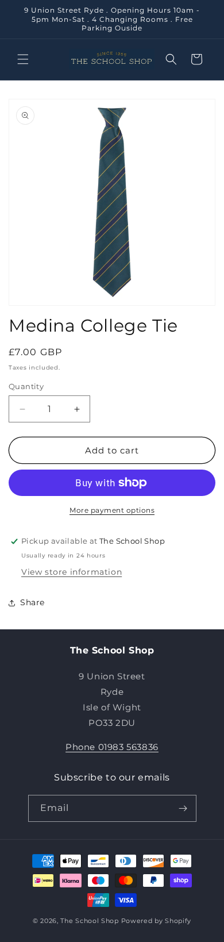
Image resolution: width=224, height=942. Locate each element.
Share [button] (32, 602)
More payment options (112, 510)
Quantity (26, 386)
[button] (23, 59)
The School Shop (89, 921)
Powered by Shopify (156, 921)
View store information (71, 572)
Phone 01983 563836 (112, 746)
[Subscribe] (183, 808)
